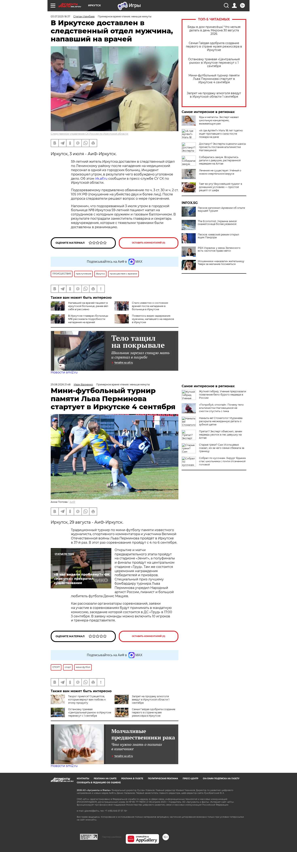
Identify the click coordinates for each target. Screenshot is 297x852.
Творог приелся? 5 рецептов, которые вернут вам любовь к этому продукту (87, 699)
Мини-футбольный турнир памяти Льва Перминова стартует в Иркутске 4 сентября (214, 79)
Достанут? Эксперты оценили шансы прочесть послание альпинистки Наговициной (222, 147)
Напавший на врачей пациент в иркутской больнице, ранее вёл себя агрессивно (88, 306)
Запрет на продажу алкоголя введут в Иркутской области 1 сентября (214, 95)
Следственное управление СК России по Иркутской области (89, 133)
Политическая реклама (163, 778)
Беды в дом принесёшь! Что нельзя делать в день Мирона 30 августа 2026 (213, 30)
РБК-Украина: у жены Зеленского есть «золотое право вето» (219, 249)
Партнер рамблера (111, 837)
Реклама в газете (132, 778)
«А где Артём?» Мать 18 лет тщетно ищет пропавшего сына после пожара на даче (221, 133)
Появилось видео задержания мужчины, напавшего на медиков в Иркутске (153, 319)
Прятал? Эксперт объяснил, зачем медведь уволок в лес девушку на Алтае (220, 434)
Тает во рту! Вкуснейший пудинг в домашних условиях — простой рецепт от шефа (220, 187)
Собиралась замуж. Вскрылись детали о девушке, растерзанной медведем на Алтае (220, 160)
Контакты (83, 778)
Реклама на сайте (105, 778)
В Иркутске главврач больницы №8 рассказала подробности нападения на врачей (88, 319)
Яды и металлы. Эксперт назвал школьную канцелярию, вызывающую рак (219, 120)
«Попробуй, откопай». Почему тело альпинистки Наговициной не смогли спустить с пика (221, 408)
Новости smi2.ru (64, 372)
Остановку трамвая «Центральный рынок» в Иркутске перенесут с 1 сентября (214, 63)
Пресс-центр (190, 778)
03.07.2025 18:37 (60, 16)
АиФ (72, 501)
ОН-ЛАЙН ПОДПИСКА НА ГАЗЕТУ (221, 778)
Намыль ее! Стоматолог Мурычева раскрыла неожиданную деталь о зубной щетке (220, 421)
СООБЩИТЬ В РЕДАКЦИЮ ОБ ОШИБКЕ (99, 782)
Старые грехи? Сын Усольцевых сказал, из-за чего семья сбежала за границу (221, 448)
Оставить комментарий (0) (148, 242)
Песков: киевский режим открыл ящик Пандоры (218, 236)
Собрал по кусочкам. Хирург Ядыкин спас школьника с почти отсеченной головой (222, 461)
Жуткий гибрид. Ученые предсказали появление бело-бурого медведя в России (222, 394)
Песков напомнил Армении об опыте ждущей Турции (221, 209)
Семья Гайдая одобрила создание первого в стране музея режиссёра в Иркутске (214, 46)
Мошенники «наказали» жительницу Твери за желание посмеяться (221, 263)
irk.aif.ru (101, 178)
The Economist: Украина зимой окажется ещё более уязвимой (217, 223)
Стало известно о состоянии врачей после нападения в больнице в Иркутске (150, 306)
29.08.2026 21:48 (61, 384)
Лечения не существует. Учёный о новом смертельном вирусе (220, 172)
